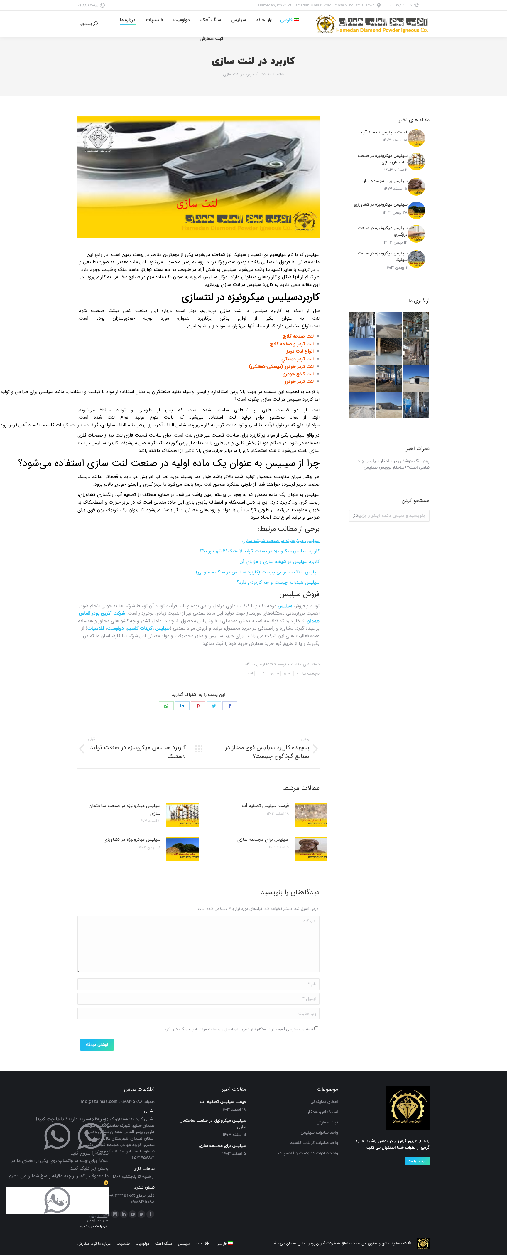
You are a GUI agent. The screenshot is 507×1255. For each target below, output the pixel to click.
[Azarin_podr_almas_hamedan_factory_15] (362, 351)
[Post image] (311, 815)
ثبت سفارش (327, 1122)
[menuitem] (289, 20)
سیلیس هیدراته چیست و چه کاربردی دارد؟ (278, 582)
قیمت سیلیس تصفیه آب (265, 805)
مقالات (296, 664)
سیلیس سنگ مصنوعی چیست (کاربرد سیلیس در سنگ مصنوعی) (258, 572)
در (296, 673)
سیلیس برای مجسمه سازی (263, 839)
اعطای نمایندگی (324, 1102)
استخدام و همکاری (321, 1112)
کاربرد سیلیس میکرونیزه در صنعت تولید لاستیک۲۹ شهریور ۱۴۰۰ (260, 551)
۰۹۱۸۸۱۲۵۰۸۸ (87, 5)
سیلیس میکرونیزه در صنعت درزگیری (383, 231)
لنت (250, 673)
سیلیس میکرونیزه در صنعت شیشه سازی (281, 540)
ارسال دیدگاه (255, 664)
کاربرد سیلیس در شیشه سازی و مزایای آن (280, 561)
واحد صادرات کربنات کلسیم (314, 1143)
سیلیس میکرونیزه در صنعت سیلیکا (383, 257)
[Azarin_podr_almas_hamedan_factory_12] (389, 405)
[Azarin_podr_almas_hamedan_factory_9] (416, 325)
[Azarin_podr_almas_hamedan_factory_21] (389, 351)
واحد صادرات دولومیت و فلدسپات (308, 1153)
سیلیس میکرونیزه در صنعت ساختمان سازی (124, 809)
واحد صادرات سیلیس (319, 1132)
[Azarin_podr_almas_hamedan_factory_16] (362, 378)
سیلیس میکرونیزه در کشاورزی (132, 839)
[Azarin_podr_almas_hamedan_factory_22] (389, 378)
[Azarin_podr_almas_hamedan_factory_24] (416, 405)
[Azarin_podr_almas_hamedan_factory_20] (416, 378)
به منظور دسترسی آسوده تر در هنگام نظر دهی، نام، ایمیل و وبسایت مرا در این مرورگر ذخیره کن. (239, 1029)
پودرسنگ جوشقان (414, 461)
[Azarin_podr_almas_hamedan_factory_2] (362, 325)
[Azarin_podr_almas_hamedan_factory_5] (416, 351)
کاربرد (261, 673)
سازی (287, 673)
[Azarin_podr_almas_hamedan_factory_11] (362, 405)
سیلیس (274, 673)
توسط (275, 664)
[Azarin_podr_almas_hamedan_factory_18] (389, 325)
